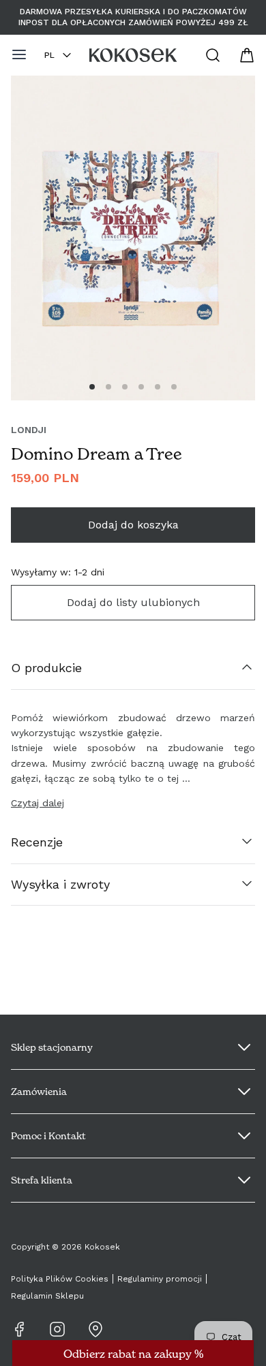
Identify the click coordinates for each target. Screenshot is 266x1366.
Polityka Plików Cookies (59, 1279)
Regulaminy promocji (159, 1279)
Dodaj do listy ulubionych (133, 602)
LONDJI (28, 429)
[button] (92, 387)
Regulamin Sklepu (47, 1296)
